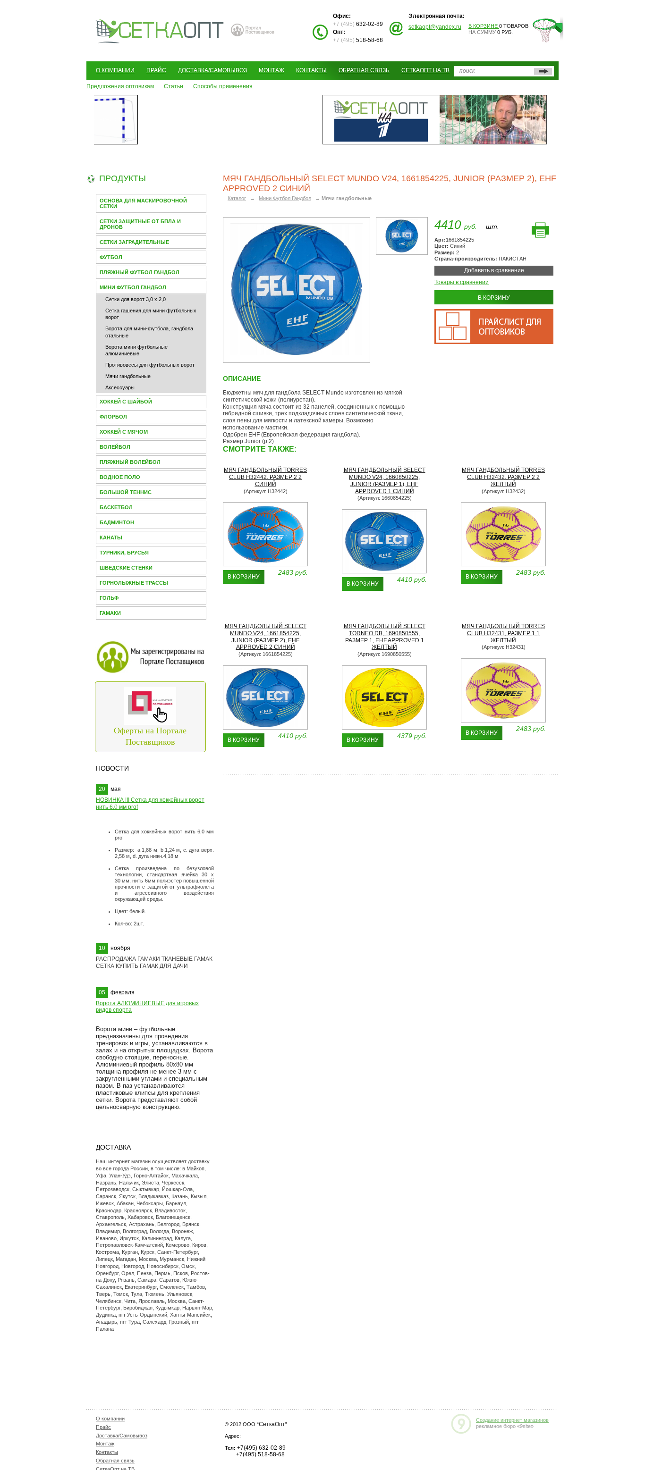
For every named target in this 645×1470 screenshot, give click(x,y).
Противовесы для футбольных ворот (150, 365)
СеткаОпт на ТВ (425, 70)
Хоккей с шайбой (126, 401)
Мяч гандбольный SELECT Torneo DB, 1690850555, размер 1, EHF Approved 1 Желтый (384, 636)
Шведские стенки (126, 568)
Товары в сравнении (461, 282)
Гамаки (110, 613)
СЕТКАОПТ (159, 30)
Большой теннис (126, 492)
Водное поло (120, 477)
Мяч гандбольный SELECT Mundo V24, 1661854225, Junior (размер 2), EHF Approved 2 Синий (265, 636)
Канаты (111, 537)
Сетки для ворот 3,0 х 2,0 (135, 299)
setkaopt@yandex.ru (434, 27)
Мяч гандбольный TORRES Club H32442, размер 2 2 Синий (265, 477)
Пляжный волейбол (130, 462)
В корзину (494, 297)
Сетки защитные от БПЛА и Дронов (140, 224)
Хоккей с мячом (124, 432)
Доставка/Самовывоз (212, 70)
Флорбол (113, 417)
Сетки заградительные (134, 242)
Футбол (111, 257)
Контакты (311, 70)
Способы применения (223, 86)
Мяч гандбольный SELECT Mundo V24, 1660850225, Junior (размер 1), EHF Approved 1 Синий (384, 480)
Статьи (173, 86)
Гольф (109, 598)
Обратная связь (364, 70)
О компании (115, 70)
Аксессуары (120, 387)
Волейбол (115, 447)
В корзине (483, 26)
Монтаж (271, 70)
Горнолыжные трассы (134, 583)
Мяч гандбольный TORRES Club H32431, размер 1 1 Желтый (503, 633)
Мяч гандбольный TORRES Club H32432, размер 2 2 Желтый (503, 477)
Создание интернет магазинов (512, 1420)
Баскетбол (116, 507)
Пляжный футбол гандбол (139, 272)
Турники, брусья (124, 552)
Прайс (156, 70)
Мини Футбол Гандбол (133, 287)
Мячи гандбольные (128, 376)
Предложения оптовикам (120, 86)
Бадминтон (117, 522)
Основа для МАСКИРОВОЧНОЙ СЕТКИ (143, 203)
